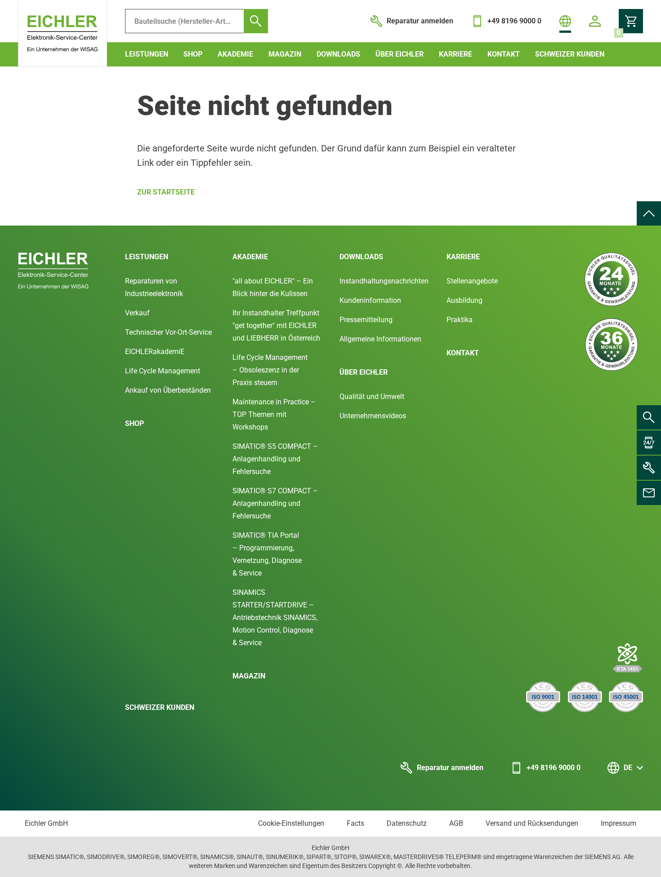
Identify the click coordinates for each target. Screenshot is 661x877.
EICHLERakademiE (154, 351)
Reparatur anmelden (450, 767)
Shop (192, 54)
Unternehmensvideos (372, 416)
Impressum (618, 823)
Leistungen (146, 54)
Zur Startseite (166, 192)
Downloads (338, 54)
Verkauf (137, 313)
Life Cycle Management (162, 371)
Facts (355, 823)
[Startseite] (62, 33)
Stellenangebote (472, 281)
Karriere (455, 54)
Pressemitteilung (366, 319)
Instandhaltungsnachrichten (384, 281)
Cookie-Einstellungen (291, 823)
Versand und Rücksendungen (532, 823)
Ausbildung (464, 300)
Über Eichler (399, 54)
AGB (456, 823)
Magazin (284, 54)
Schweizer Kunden (569, 54)
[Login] (595, 21)
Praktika (460, 319)
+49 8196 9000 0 (554, 767)
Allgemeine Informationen (380, 339)
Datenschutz (407, 823)
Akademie (235, 54)
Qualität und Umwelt (371, 396)
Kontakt (503, 54)
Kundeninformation (370, 300)
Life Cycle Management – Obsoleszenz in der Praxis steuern (270, 370)
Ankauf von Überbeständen (168, 390)
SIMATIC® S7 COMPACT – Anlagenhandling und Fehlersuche (275, 503)
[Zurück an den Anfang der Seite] (649, 213)
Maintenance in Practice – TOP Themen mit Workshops (274, 414)
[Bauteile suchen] (256, 21)
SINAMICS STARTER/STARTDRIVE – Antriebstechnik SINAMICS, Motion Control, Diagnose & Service (274, 617)
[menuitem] (649, 213)
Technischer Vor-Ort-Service (168, 332)
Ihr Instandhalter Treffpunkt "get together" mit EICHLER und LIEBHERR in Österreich (276, 325)
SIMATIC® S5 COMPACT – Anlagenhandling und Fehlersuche (275, 459)
